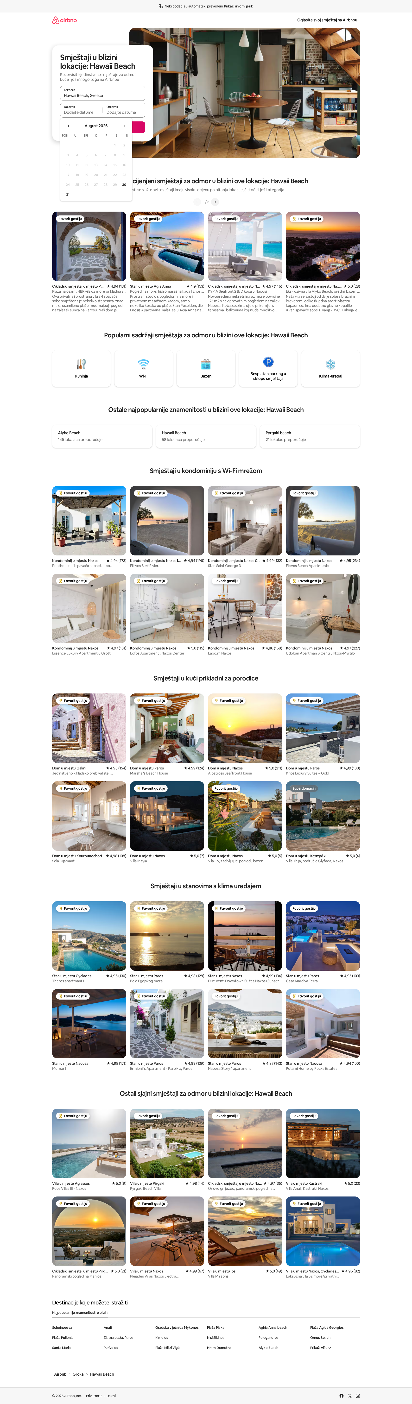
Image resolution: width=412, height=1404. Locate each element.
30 (124, 185)
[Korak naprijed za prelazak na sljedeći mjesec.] (123, 126)
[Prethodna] (197, 202)
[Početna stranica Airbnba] (64, 20)
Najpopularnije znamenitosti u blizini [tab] (80, 1312)
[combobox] (102, 95)
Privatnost (94, 1396)
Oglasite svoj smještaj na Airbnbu (327, 20)
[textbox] (81, 112)
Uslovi (111, 1396)
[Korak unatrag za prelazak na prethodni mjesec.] (68, 126)
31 (68, 194)
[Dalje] (215, 202)
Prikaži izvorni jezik (238, 6)
